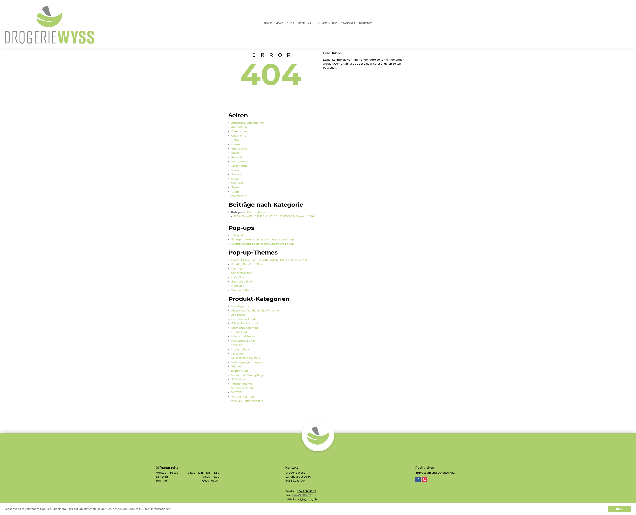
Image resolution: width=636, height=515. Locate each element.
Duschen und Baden (244, 319)
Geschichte (238, 135)
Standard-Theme (242, 290)
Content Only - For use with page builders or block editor (269, 260)
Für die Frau (239, 332)
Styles (235, 187)
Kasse (235, 152)
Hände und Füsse (243, 336)
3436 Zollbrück (295, 480)
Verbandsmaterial (243, 388)
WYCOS (236, 392)
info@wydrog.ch (306, 499)
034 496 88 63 (306, 491)
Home (268, 23)
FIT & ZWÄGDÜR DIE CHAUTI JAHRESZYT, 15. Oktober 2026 (274, 216)
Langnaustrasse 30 (298, 476)
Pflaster (236, 366)
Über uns (304, 23)
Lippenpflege (240, 349)
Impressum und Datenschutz (435, 472)
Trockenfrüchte (241, 383)
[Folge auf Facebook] (418, 479)
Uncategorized (241, 306)
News (279, 23)
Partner (236, 174)
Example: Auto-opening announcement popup (262, 239)
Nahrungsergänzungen (246, 362)
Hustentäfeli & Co (243, 340)
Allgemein (238, 314)
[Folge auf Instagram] (424, 479)
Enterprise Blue (241, 281)
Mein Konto (239, 165)
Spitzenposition (241, 273)
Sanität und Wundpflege (247, 375)
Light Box (237, 285)
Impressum (239, 148)
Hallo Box (237, 277)
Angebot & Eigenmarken (248, 122)
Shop (290, 23)
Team (235, 191)
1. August (237, 235)
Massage (237, 353)
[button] (171, 509)
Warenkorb (238, 196)
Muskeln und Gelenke (245, 358)
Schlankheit (239, 379)
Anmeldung (239, 127)
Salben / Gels (239, 370)
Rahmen (237, 268)
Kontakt (365, 23)
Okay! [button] (619, 509)
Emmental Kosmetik (245, 327)
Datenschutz (239, 131)
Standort (348, 23)
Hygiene (236, 345)
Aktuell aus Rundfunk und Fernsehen (255, 310)
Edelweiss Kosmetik (245, 323)
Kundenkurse (327, 23)
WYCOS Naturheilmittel (247, 401)
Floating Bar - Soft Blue (246, 264)
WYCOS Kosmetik (243, 396)
